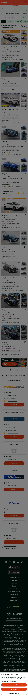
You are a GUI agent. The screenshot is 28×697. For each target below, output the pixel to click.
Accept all (14, 685)
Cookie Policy (4, 681)
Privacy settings (14, 693)
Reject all (14, 689)
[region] (14, 684)
